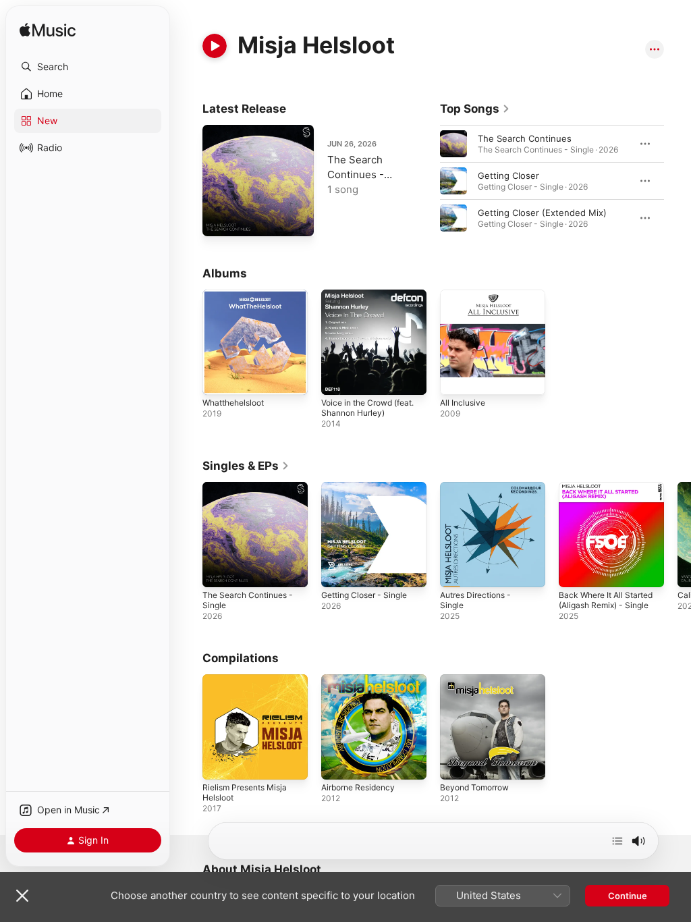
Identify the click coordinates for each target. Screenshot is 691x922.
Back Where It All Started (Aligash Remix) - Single (606, 600)
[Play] (214, 46)
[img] (48, 30)
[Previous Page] (426, 180)
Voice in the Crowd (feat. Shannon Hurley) (367, 408)
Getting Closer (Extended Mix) (542, 212)
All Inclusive (462, 403)
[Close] (22, 896)
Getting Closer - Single (364, 595)
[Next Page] (677, 180)
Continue (627, 895)
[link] (475, 108)
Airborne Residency (358, 787)
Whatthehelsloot (233, 403)
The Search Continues (525, 138)
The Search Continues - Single (355, 174)
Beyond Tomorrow (474, 787)
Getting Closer (508, 175)
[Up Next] (617, 841)
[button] (88, 66)
